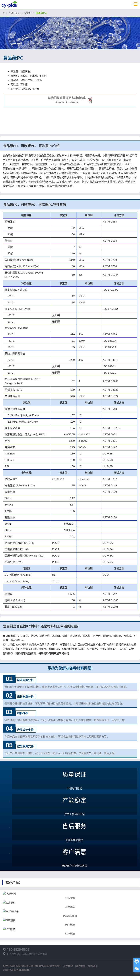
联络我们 (93, 966)
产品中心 (14, 12)
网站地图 (80, 966)
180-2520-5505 (18, 949)
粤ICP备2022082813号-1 (17, 970)
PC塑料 (27, 12)
